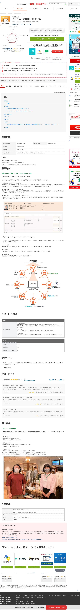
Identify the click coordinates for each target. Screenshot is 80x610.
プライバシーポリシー (49, 595)
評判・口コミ (7, 119)
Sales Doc (33, 603)
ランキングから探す (33, 9)
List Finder (18, 603)
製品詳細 (6, 106)
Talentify (15, 572)
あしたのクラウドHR (44, 572)
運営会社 (64, 595)
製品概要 (6, 101)
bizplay (27, 603)
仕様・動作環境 (7, 114)
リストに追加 (7, 566)
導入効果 (6, 122)
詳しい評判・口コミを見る (55, 379)
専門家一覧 (33, 597)
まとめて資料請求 (57, 51)
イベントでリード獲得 (29, 601)
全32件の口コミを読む (29, 380)
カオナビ (2, 572)
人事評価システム (16, 16)
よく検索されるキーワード (41, 597)
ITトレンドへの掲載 (19, 601)
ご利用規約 (25, 595)
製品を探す (20, 9)
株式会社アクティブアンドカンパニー (22, 24)
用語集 (17, 599)
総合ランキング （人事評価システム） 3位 (13, 162)
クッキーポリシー (58, 595)
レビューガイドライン (33, 595)
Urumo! (23, 603)
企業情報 (6, 127)
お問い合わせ (77, 595)
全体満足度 (8, 49)
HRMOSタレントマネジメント (59, 572)
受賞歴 (8, 103)
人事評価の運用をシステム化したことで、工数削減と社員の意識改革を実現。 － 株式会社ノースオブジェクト (33, 124)
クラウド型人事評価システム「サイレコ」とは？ (18, 108)
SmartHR (77, 64)
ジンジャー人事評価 (31, 572)
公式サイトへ (59, 570)
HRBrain (77, 84)
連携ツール (6, 116)
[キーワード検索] (65, 4)
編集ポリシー (41, 595)
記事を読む (47, 9)
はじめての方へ (60, 9)
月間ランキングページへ (46, 39)
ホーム (6, 9)
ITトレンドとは (18, 595)
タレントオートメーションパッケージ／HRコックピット (19, 111)
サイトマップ (70, 595)
